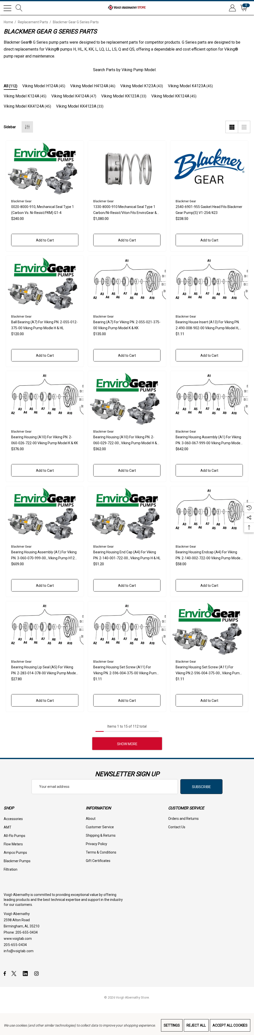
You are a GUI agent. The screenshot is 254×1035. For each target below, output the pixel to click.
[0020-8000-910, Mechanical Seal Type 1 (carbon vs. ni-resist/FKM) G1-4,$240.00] (45, 168)
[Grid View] (231, 127)
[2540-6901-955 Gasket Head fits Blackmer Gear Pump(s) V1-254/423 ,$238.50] (209, 168)
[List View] (244, 127)
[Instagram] (37, 973)
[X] (14, 973)
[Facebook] (4, 973)
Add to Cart (45, 240)
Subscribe (201, 787)
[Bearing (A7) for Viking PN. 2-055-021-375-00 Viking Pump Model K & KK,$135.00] (127, 283)
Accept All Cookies (230, 1025)
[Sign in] (232, 8)
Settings (172, 1025)
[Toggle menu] (7, 8)
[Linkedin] (26, 973)
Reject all (196, 1025)
